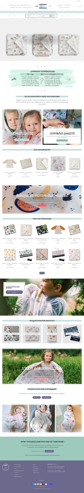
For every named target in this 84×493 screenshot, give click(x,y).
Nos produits (35, 470)
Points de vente (36, 472)
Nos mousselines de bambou (14, 292)
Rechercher (35, 466)
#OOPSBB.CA (46, 397)
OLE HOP (6, 57)
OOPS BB (14, 57)
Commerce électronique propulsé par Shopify (42, 488)
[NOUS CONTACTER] (42, 366)
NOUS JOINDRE (64, 7)
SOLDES (60, 5)
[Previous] (78, 61)
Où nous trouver (17, 466)
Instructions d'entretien (19, 470)
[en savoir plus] (62, 127)
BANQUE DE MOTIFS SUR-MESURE (20, 7)
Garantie (16, 472)
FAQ (15, 468)
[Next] (80, 61)
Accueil (34, 464)
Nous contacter (17, 464)
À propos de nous (18, 476)
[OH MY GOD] (42, 199)
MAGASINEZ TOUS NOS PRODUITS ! (20, 5)
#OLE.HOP (37, 397)
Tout (42, 152)
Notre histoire (36, 468)
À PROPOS (67, 5)
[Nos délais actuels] (21, 127)
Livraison (16, 474)
